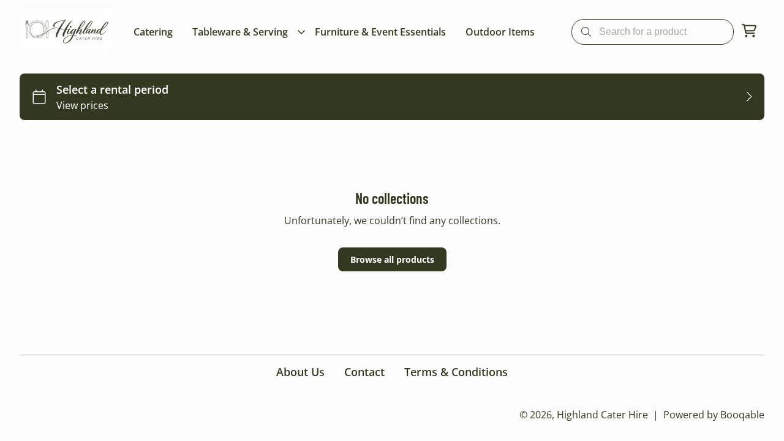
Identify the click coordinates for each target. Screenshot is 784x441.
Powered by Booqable (713, 414)
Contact (364, 371)
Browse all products (392, 259)
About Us (300, 371)
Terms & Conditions (456, 371)
